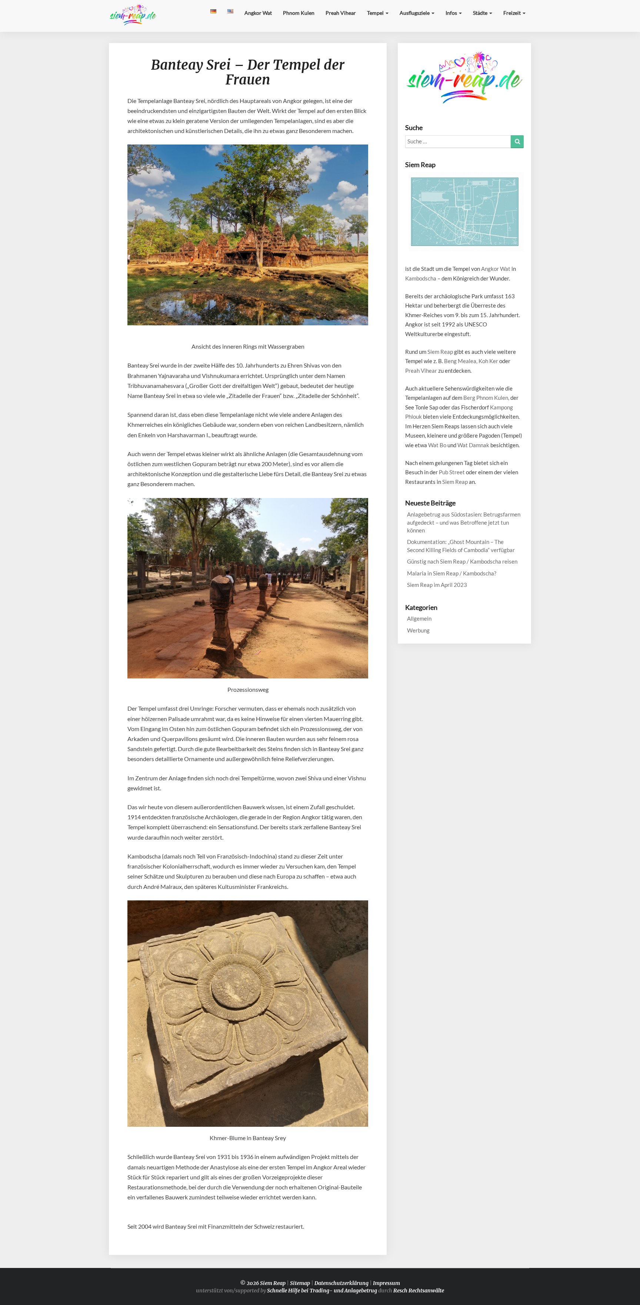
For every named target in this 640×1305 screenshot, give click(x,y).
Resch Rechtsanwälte (418, 1290)
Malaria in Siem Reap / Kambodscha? (451, 573)
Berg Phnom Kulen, (486, 397)
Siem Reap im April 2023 (437, 584)
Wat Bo (437, 445)
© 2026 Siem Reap (263, 1283)
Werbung (418, 630)
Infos (452, 13)
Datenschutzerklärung (341, 1283)
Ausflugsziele (415, 13)
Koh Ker (488, 361)
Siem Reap (440, 351)
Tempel (376, 13)
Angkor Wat (258, 13)
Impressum (386, 1283)
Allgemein (419, 618)
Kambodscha (420, 278)
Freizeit (512, 13)
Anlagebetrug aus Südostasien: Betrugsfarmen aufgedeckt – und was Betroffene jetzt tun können (463, 522)
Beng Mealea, (460, 361)
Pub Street (452, 472)
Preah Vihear (341, 13)
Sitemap (300, 1283)
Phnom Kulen (298, 13)
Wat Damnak (473, 445)
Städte (481, 13)
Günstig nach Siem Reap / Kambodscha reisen (462, 561)
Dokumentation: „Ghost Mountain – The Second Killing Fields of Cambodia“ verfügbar (461, 545)
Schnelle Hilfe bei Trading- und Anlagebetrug (322, 1290)
